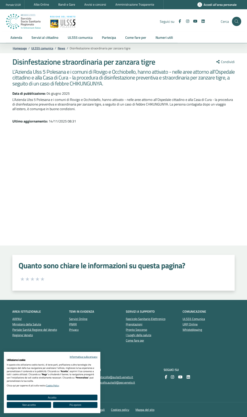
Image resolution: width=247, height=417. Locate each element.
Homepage (20, 48)
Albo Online (41, 4)
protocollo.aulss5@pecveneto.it (114, 382)
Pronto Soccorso (136, 329)
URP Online (190, 324)
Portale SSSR (13, 5)
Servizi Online (78, 319)
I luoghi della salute (138, 335)
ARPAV (17, 319)
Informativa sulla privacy (83, 357)
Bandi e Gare (66, 4)
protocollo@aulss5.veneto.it (115, 377)
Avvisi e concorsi (95, 4)
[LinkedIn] (201, 21)
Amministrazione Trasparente (134, 4)
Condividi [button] (227, 62)
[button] (16, 37)
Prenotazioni (134, 324)
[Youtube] (194, 21)
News (61, 48)
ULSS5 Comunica (194, 319)
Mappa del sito (144, 409)
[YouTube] (180, 377)
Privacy (74, 329)
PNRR (73, 324)
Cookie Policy (52, 385)
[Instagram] (186, 21)
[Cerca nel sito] (236, 21)
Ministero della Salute (26, 324)
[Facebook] (178, 21)
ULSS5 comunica (42, 48)
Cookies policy (120, 409)
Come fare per (135, 340)
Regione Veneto (22, 335)
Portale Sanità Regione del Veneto (34, 329)
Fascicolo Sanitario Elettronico (145, 319)
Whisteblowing (192, 329)
